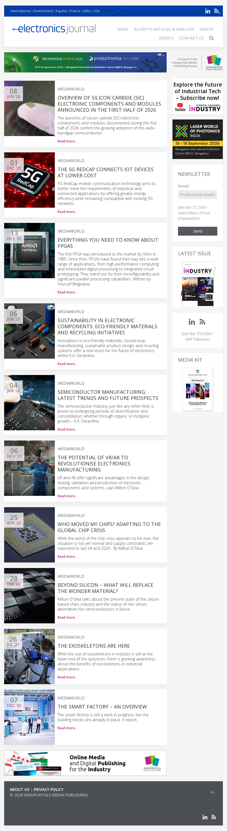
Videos (207, 29)
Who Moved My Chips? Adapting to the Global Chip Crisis (109, 527)
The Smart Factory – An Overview (102, 706)
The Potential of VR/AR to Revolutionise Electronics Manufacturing (94, 463)
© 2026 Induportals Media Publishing (49, 795)
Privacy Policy (48, 789)
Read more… (67, 141)
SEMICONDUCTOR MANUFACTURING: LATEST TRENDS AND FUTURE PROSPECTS (108, 395)
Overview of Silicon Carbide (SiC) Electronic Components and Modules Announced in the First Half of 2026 (109, 103)
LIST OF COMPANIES (28, 800)
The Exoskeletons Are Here (94, 645)
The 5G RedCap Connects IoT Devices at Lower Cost (106, 172)
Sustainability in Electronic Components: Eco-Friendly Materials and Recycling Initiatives (107, 326)
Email (183, 186)
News (122, 29)
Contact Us (191, 38)
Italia (87, 11)
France (75, 11)
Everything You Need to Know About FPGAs (108, 242)
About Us (19, 789)
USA (96, 11)
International (20, 11)
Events (166, 38)
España (61, 11)
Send (197, 231)
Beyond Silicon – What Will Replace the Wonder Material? (105, 588)
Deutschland (43, 11)
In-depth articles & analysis (164, 29)
